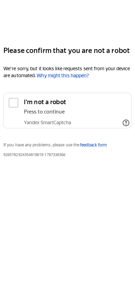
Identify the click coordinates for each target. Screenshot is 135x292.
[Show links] (126, 122)
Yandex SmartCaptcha (47, 122)
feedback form (93, 145)
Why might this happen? (63, 75)
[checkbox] (67, 110)
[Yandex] (67, 20)
